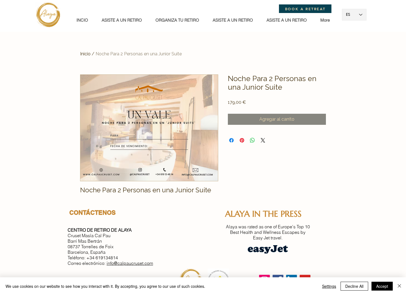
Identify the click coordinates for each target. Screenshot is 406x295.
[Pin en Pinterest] (242, 140)
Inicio (85, 53)
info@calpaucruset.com (130, 263)
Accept (382, 286)
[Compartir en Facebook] (231, 140)
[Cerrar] (399, 286)
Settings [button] (329, 286)
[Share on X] (263, 140)
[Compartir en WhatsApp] (252, 140)
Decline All (354, 286)
